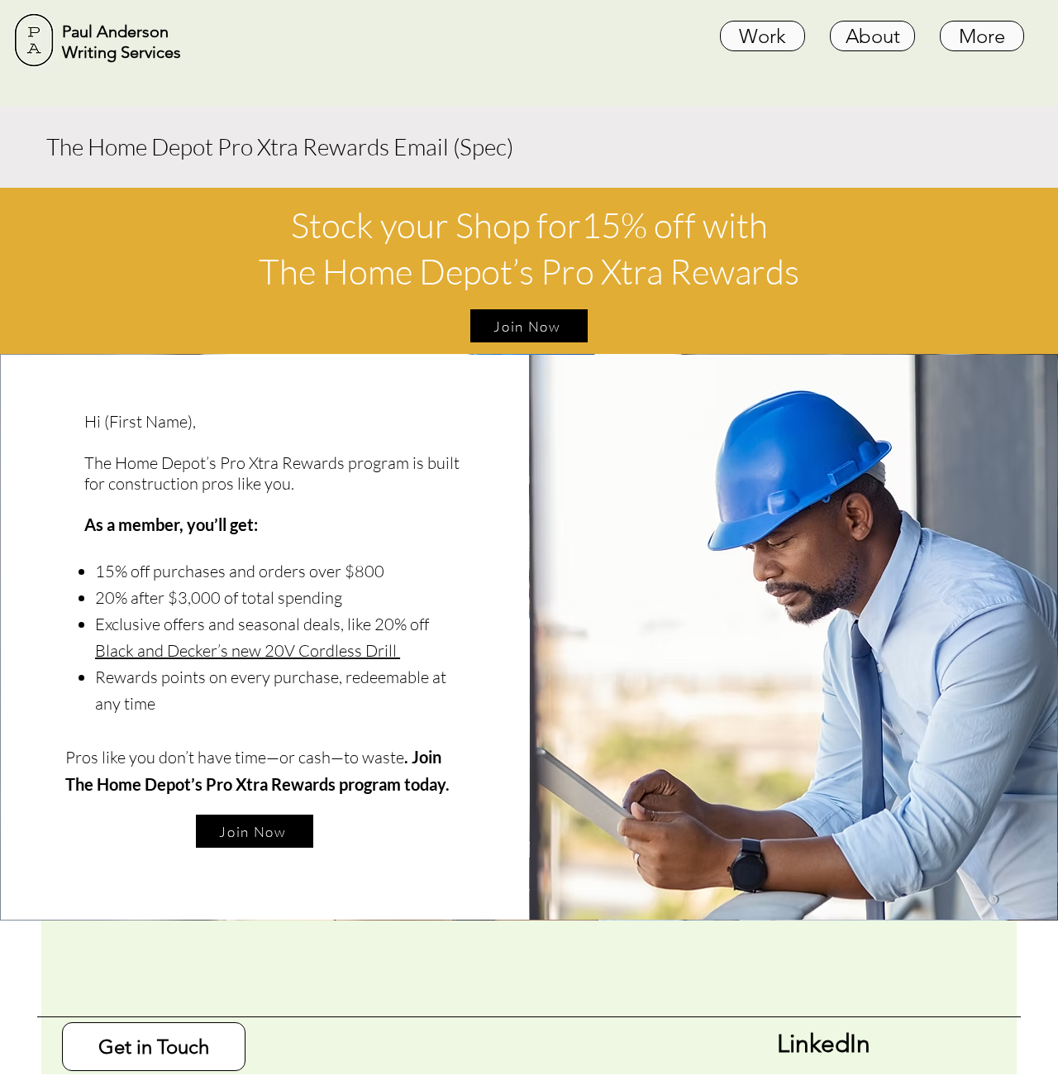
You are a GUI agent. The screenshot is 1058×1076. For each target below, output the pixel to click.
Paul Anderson (117, 31)
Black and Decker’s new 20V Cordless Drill (247, 650)
